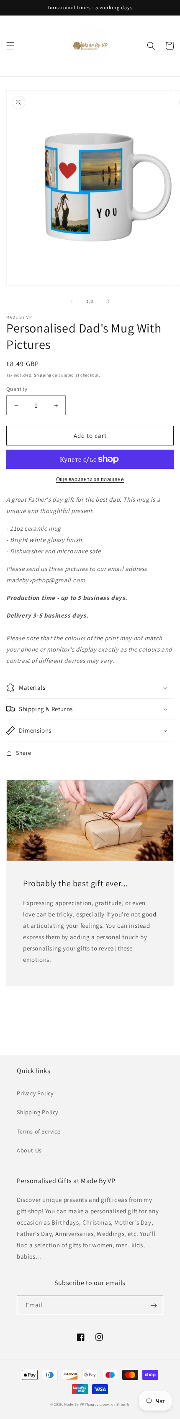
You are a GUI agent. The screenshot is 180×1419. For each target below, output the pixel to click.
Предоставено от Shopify (107, 1404)
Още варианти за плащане (90, 479)
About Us (29, 1150)
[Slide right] (108, 301)
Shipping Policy (37, 1112)
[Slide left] (71, 301)
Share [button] (23, 753)
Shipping (42, 375)
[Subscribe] (153, 1305)
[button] (10, 46)
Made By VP (74, 1404)
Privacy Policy (35, 1093)
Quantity (16, 389)
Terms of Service (39, 1131)
